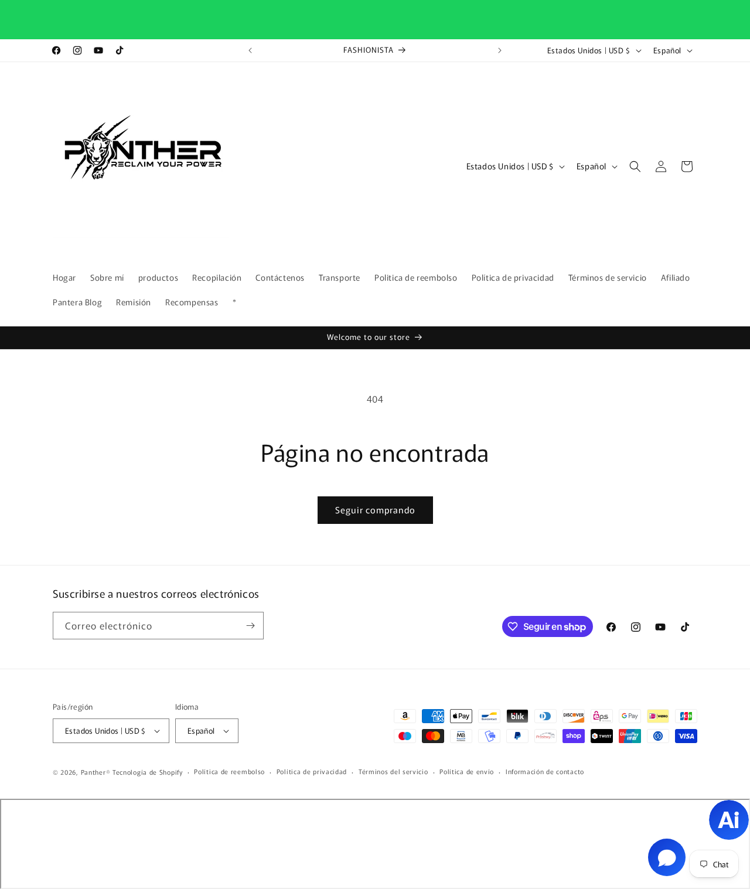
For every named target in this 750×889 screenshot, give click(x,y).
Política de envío (466, 771)
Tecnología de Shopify (147, 771)
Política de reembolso (229, 771)
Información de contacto (545, 771)
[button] (635, 166)
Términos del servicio (393, 771)
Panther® (96, 771)
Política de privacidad (312, 771)
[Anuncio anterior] (250, 50)
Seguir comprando (375, 509)
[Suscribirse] (250, 625)
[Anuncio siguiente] (500, 50)
